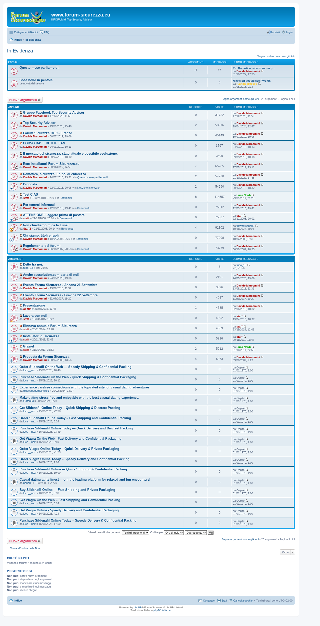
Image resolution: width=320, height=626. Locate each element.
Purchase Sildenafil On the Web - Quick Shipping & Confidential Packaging (78, 377)
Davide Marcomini (248, 71)
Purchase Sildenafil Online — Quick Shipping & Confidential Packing (73, 469)
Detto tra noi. (33, 264)
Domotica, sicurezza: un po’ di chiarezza (54, 174)
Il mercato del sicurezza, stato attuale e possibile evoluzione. (70, 153)
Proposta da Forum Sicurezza (46, 356)
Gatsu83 (28, 400)
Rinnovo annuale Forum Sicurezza (50, 326)
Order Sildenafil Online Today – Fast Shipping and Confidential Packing (75, 418)
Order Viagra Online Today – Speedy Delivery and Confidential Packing (75, 459)
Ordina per (157, 532)
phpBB (138, 607)
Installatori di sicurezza (41, 336)
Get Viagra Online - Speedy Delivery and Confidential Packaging (69, 510)
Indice (18, 600)
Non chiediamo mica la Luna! (45, 225)
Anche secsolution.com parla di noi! (51, 275)
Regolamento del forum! (41, 246)
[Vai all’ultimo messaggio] (262, 113)
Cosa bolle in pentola (36, 80)
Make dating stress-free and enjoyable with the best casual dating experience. (79, 397)
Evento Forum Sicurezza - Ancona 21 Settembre (60, 285)
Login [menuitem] (289, 32)
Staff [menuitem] (224, 600)
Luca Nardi (243, 195)
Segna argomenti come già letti (240, 98)
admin (27, 308)
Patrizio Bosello (246, 83)
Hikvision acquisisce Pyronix (251, 80)
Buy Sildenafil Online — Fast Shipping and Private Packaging (67, 490)
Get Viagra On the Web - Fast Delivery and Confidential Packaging (71, 438)
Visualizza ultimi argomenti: (105, 532)
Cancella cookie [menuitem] (242, 600)
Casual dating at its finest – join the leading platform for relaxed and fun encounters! (85, 479)
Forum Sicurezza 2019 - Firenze (47, 133)
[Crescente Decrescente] (196, 532)
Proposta (30, 184)
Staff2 (27, 228)
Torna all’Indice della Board (26, 548)
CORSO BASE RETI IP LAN (44, 143)
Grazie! (28, 346)
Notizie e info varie (88, 187)
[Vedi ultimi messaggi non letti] (21, 112)
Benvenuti (66, 197)
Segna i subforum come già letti (276, 56)
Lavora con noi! (35, 315)
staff (26, 197)
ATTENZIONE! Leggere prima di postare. (54, 215)
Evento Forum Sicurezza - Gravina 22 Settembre (60, 295)
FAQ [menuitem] (47, 32)
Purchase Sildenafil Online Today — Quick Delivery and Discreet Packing (76, 428)
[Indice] (29, 16)
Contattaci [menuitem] (209, 600)
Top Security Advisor (39, 123)
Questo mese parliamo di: (40, 67)
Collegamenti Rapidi (26, 32)
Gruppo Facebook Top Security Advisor (53, 112)
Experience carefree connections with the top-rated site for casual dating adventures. (85, 387)
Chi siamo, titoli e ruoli (41, 235)
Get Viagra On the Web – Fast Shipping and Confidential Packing (70, 500)
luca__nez (29, 370)
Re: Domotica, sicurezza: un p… (254, 68)
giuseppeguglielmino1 (36, 390)
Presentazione (34, 305)
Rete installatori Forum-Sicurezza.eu (51, 164)
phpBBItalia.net (163, 610)
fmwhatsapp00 (245, 225)
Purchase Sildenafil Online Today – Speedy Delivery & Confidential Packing (78, 520)
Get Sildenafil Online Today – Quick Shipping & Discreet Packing (70, 408)
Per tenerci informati (39, 205)
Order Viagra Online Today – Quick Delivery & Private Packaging (69, 449)
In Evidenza (20, 50)
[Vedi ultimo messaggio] (262, 71)
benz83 (27, 482)
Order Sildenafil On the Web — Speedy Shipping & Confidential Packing (76, 367)
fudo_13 (28, 267)
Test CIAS (30, 194)
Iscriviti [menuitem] (275, 32)
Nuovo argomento (23, 99)
